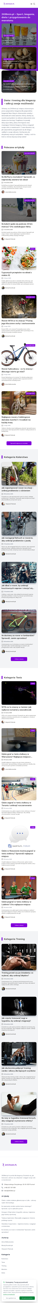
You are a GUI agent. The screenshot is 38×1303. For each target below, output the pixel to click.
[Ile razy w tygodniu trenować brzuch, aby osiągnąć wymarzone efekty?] (19, 1103)
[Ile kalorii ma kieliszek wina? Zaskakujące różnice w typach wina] (19, 34)
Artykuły (5, 1196)
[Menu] (31, 4)
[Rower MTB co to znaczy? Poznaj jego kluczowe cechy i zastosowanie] (19, 306)
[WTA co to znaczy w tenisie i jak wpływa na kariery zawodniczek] (19, 693)
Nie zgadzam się (11, 1298)
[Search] (34, 4)
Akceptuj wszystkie (27, 1298)
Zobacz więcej (19, 659)
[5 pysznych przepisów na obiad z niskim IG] (19, 258)
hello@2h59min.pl (9, 1191)
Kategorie (6, 1254)
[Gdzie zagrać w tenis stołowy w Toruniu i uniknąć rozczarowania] (19, 788)
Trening (4, 1266)
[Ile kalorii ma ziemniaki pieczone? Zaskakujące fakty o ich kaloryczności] (19, 58)
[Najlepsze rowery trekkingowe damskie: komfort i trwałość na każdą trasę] (19, 403)
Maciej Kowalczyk (11, 554)
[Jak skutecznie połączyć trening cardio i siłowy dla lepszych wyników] (19, 1053)
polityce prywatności (9, 1294)
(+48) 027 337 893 (10, 1187)
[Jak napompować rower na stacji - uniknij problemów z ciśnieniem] (19, 473)
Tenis (3, 1262)
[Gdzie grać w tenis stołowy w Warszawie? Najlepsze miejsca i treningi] (19, 740)
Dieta (3, 1273)
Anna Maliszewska (8, 1242)
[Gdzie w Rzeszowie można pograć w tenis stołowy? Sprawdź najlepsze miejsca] (19, 836)
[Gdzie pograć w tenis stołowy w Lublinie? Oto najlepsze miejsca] (19, 887)
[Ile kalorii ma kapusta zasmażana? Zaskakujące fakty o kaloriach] (19, 81)
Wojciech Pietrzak (11, 504)
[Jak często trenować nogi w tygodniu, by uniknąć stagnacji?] (19, 1006)
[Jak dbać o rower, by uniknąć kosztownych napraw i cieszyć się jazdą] (19, 572)
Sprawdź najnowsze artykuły (19, 443)
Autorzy (5, 1237)
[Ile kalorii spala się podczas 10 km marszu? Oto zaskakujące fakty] (19, 210)
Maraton (4, 1269)
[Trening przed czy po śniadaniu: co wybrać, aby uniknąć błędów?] (19, 957)
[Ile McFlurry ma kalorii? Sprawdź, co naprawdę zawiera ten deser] (19, 163)
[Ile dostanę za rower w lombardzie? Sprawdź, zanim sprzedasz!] (19, 621)
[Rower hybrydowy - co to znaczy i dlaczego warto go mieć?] (19, 354)
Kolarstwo (5, 1259)
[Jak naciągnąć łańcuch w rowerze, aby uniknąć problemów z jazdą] (19, 523)
